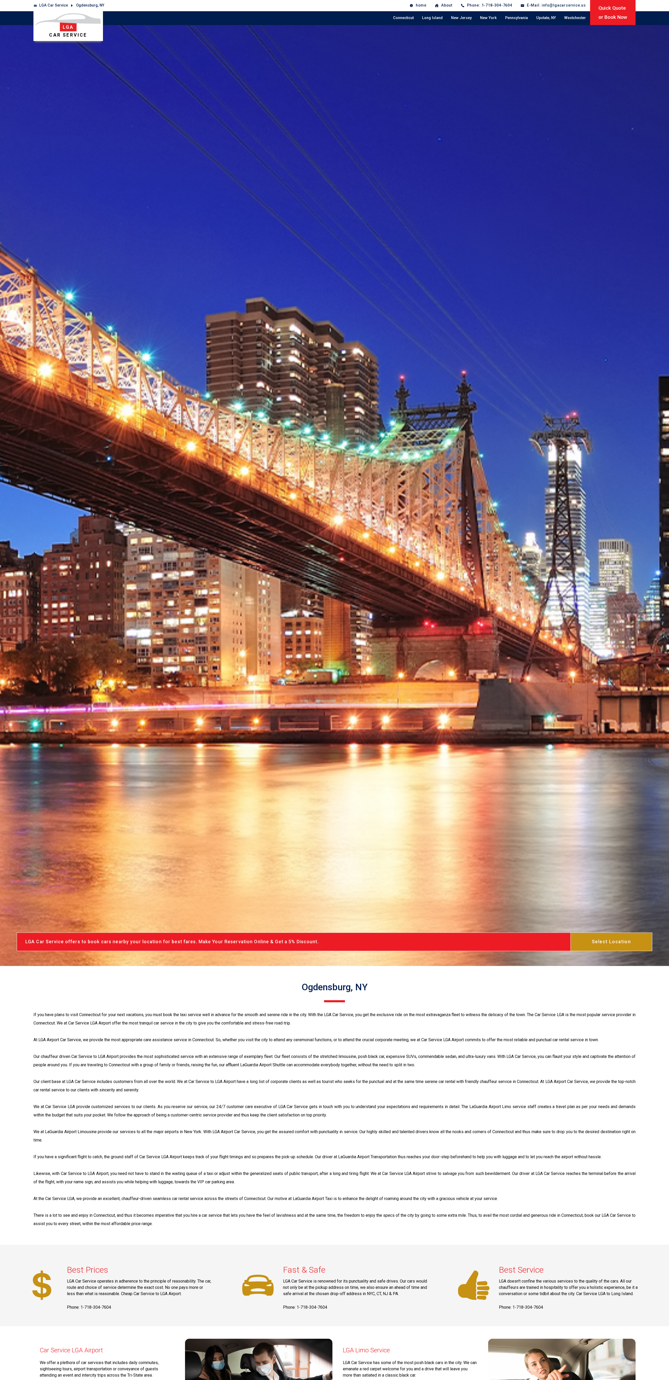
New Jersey (461, 18)
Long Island (432, 18)
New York (488, 18)
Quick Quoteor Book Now (612, 12)
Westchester (575, 18)
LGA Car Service (53, 5)
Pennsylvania (516, 18)
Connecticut (403, 18)
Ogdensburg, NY (90, 5)
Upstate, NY (546, 18)
